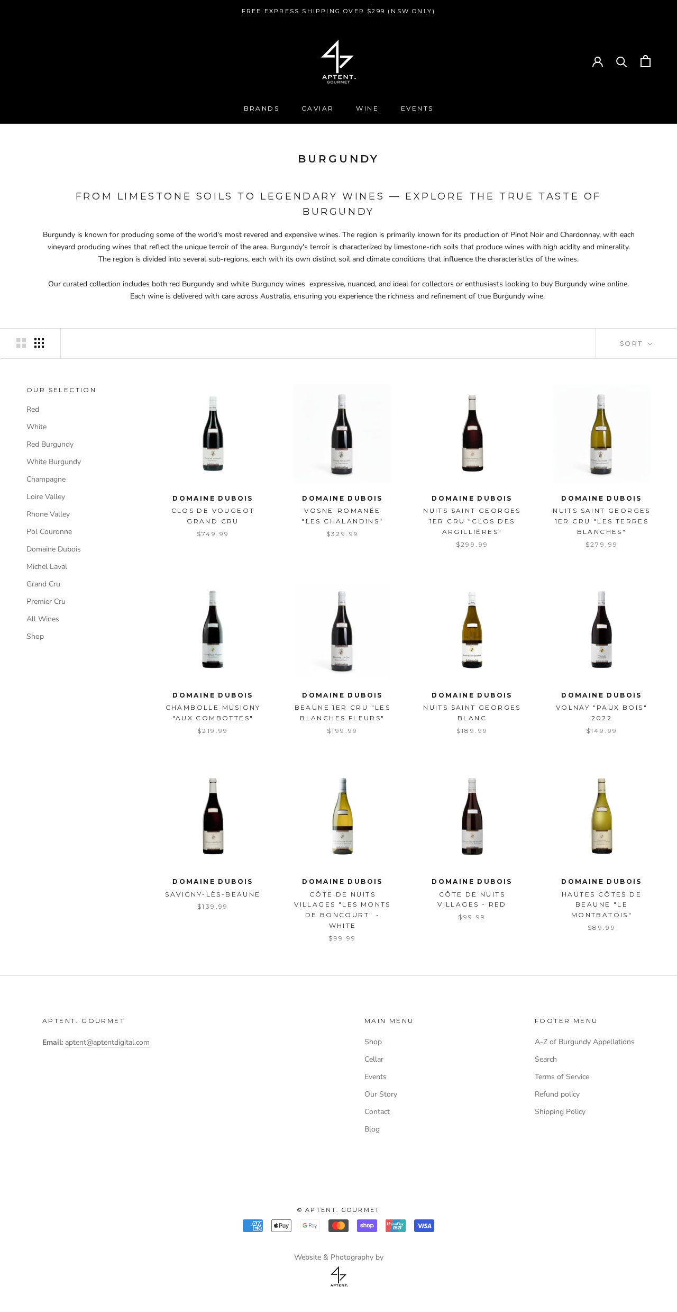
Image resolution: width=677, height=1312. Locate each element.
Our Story (380, 1094)
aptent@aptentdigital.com (107, 1042)
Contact (377, 1112)
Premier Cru (46, 601)
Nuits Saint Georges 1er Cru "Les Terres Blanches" (602, 521)
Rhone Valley (48, 514)
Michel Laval (46, 566)
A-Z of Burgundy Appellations (585, 1042)
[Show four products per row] (39, 343)
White (36, 426)
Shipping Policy (560, 1112)
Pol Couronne (49, 531)
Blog (372, 1129)
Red (32, 409)
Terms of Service (562, 1077)
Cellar (373, 1059)
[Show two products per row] (21, 343)
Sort (633, 343)
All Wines (42, 618)
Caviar (317, 108)
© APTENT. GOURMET (338, 1210)
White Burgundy (53, 461)
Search (546, 1059)
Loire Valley (45, 496)
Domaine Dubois (53, 549)
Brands (261, 108)
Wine (367, 108)
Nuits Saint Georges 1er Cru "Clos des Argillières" (472, 521)
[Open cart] (646, 61)
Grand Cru (43, 583)
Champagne (46, 479)
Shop (35, 636)
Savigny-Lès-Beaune (212, 894)
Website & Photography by (338, 1257)
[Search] (621, 61)
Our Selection (61, 390)
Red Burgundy (50, 444)
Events (417, 108)
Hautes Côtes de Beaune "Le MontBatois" (602, 904)
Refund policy (557, 1094)
